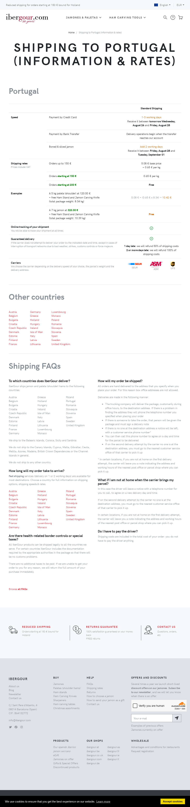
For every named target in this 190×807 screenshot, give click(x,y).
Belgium (13, 316)
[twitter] (10, 727)
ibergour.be (93, 751)
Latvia (33, 340)
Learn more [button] (103, 801)
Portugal (71, 495)
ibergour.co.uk (95, 755)
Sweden (55, 340)
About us (14, 686)
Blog (11, 690)
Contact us (166, 627)
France (13, 344)
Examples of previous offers (147, 725)
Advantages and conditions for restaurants (155, 747)
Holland (34, 320)
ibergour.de (93, 763)
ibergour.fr (113, 751)
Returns (91, 692)
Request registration (142, 751)
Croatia (13, 324)
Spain (54, 336)
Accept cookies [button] (173, 801)
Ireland (34, 328)
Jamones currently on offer (147, 729)
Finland (13, 340)
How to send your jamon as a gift (106, 700)
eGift (56, 755)
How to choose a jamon (100, 696)
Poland (55, 320)
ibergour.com (94, 759)
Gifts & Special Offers (65, 763)
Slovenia (56, 332)
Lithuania (35, 344)
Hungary (35, 324)
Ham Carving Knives (64, 696)
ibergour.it (113, 759)
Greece (34, 316)
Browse (18, 589)
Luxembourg (58, 312)
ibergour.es (113, 747)
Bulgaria (13, 320)
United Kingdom (60, 344)
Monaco (56, 316)
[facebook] (16, 727)
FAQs (90, 684)
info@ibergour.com (20, 720)
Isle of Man (36, 332)
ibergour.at (93, 747)
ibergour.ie (113, 755)
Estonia (13, 336)
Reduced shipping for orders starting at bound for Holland (43, 5)
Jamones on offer (63, 759)
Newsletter (15, 694)
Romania (56, 324)
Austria (13, 312)
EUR (179, 5)
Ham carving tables (64, 704)
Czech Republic (18, 328)
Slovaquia (57, 328)
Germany (35, 312)
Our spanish (64, 749)
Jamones (58, 684)
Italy (32, 336)
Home (71, 32)
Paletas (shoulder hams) (67, 688)
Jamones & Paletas (82, 17)
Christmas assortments (66, 708)
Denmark (14, 332)
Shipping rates (95, 688)
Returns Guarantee (102, 627)
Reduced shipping (36, 627)
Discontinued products (66, 767)
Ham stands (60, 692)
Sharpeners (59, 700)
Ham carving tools (125, 17)
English (164, 5)
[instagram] (21, 727)
